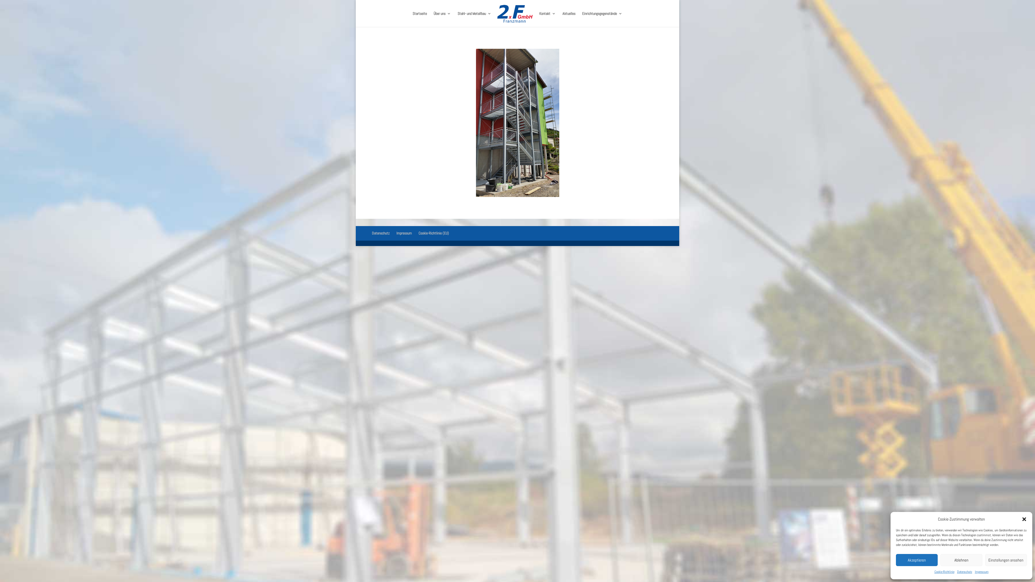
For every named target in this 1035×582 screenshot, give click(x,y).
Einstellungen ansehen (1005, 560)
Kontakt (544, 14)
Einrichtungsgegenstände (599, 14)
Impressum (982, 572)
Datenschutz (964, 572)
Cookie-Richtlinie (944, 572)
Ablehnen (961, 560)
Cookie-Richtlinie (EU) (434, 233)
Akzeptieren (917, 560)
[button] (1024, 519)
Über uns (440, 14)
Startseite (420, 14)
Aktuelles (569, 14)
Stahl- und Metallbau (472, 14)
